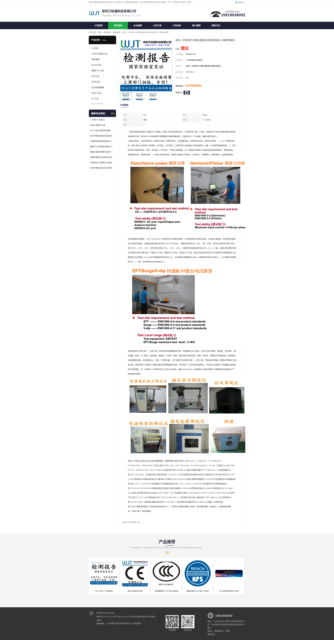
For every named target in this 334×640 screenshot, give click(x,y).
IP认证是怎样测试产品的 (166, 591)
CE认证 (94, 48)
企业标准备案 (97, 87)
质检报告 (116, 32)
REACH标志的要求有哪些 (100, 131)
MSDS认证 (96, 93)
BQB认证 (95, 82)
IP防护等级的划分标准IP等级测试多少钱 (102, 168)
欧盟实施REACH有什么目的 (135, 591)
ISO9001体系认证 (99, 54)
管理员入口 (128, 623)
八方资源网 (110, 623)
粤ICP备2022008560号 (122, 617)
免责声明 (119, 623)
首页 (100, 32)
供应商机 (118, 25)
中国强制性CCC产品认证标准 (104, 591)
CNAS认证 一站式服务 (229, 591)
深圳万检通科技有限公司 (140, 617)
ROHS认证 (96, 65)
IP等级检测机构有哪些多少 (101, 141)
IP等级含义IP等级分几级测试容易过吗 (102, 163)
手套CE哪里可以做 (97, 125)
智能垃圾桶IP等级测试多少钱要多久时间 (102, 152)
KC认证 (95, 98)
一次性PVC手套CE (97, 120)
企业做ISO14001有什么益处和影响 (197, 591)
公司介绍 (157, 25)
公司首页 (98, 25)
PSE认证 (95, 76)
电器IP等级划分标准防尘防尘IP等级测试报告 (102, 157)
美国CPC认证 (97, 70)
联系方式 (216, 25)
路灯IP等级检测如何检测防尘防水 (102, 136)
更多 (113, 114)
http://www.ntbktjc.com (131, 522)
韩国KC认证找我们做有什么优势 (102, 147)
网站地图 (137, 623)
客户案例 (196, 25)
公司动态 (177, 25)
